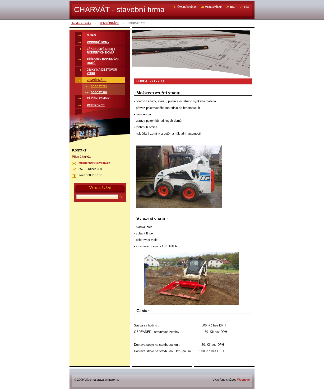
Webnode (243, 379)
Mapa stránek (213, 6)
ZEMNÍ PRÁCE (109, 23)
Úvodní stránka (186, 6)
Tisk (246, 6)
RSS (232, 6)
